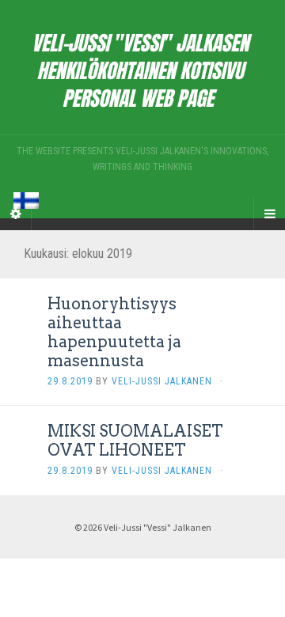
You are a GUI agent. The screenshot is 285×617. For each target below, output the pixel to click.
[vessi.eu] (142, 67)
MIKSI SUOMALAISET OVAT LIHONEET (135, 441)
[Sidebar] (16, 213)
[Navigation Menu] (269, 213)
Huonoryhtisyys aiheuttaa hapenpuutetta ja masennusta (114, 332)
